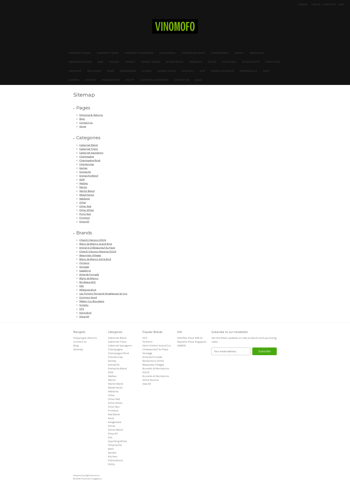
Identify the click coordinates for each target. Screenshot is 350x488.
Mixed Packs (174, 61)
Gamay (239, 52)
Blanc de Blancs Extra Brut (95, 259)
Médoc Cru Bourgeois (91, 301)
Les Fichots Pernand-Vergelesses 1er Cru (103, 293)
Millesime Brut (87, 289)
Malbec (114, 61)
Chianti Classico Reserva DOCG (97, 251)
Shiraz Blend (166, 71)
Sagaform (85, 270)
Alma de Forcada (89, 274)
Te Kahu (83, 305)
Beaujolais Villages (90, 255)
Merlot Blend (150, 61)
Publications (111, 79)
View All (146, 383)
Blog (198, 79)
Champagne (167, 52)
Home (82, 126)
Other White (250, 61)
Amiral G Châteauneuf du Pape (97, 247)
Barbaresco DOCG (153, 360)
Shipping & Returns (154, 79)
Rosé (110, 71)
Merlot (130, 61)
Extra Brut (85, 312)
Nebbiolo (195, 61)
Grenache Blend (80, 61)
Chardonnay (220, 52)
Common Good (88, 297)
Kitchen (90, 79)
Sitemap (78, 349)
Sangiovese (128, 71)
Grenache (257, 52)
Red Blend (94, 71)
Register (329, 4)
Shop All (188, 71)
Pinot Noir (272, 61)
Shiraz (146, 71)
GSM (100, 61)
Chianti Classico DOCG (92, 240)
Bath (266, 71)
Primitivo (75, 71)
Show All (84, 221)
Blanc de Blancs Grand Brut (95, 243)
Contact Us (181, 79)
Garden (74, 79)
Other (212, 61)
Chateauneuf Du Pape (155, 349)
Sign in (315, 4)
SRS (81, 286)
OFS (81, 309)
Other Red (229, 61)
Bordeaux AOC (87, 282)
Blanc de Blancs (88, 278)
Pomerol (84, 263)
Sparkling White (222, 71)
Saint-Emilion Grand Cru (156, 345)
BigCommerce (92, 475)
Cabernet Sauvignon (139, 52)
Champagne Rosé (193, 52)
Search (302, 4)
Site (202, 71)
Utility (130, 79)
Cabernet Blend (80, 52)
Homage (84, 266)
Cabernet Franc (108, 52)
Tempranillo (248, 71)
